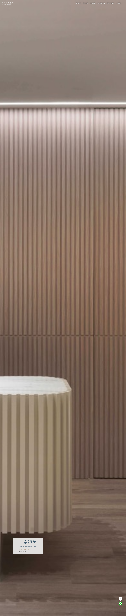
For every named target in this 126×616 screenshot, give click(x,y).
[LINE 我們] (120, 603)
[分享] (120, 599)
